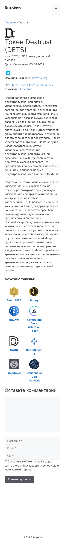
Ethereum (26, 89)
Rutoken (13, 8)
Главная (10, 22)
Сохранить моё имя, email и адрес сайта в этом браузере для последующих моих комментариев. (32, 465)
